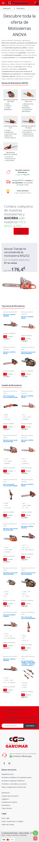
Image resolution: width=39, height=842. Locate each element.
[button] (31, 2)
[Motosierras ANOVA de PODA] (10, 93)
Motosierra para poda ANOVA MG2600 (10, 529)
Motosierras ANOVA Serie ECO (28, 100)
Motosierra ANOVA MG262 (9, 352)
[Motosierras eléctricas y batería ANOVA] (10, 146)
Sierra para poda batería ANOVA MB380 (10, 396)
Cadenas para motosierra (10, 796)
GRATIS (21, 180)
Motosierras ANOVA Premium (28, 127)
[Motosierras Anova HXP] (10, 120)
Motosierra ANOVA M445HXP (9, 615)
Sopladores (5, 799)
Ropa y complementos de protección (14, 787)
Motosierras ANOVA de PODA (10, 100)
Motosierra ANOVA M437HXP (27, 527)
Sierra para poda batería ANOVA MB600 (28, 617)
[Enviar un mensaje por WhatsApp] (35, 833)
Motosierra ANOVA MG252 (27, 317)
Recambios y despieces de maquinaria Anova (16, 777)
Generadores (6, 805)
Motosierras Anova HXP (10, 127)
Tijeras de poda (7, 808)
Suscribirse (30, 726)
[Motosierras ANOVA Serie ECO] (28, 93)
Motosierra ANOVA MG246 (27, 396)
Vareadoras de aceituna (9, 802)
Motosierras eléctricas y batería (10, 153)
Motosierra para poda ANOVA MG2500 (10, 440)
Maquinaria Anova (8, 774)
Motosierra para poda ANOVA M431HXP (10, 573)
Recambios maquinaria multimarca (13, 781)
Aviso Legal (5, 818)
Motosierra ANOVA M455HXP (9, 315)
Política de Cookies (8, 825)
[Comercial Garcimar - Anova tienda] (14, 2)
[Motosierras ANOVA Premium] (28, 120)
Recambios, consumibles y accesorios (14, 784)
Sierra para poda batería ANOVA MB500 (10, 485)
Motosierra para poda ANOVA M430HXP (28, 352)
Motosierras (6, 793)
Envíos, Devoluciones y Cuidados (12, 821)
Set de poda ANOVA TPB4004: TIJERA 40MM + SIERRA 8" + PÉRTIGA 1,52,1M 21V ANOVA (28, 663)
